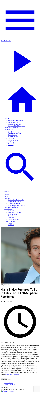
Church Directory (13, 140)
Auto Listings (12, 135)
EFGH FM (11, 145)
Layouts (7, 119)
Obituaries (11, 138)
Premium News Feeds (11, 127)
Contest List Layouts (14, 124)
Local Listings (8, 129)
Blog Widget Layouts (14, 122)
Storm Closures (13, 136)
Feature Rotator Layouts (16, 120)
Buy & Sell (11, 131)
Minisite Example (9, 142)
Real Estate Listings (14, 133)
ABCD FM (11, 144)
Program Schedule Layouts (16, 126)
